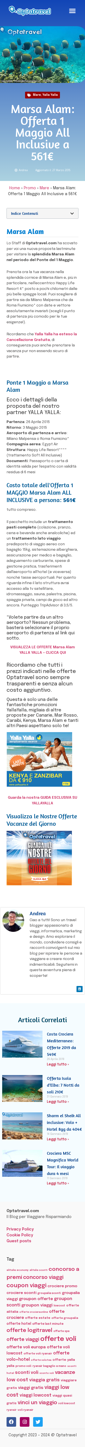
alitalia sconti (39, 1270)
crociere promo (62, 1286)
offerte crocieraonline (33, 1312)
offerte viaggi (23, 1339)
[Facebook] (11, 1422)
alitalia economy (18, 1270)
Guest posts (19, 1241)
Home (14, 188)
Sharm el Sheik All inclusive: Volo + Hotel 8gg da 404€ (64, 1122)
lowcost (59, 1305)
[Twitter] (38, 1422)
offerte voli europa (26, 1347)
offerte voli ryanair (38, 1353)
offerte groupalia (64, 1318)
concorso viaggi (43, 1277)
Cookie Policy (20, 1235)
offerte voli (58, 1339)
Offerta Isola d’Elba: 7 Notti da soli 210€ (63, 1084)
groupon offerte (36, 1299)
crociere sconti (21, 1293)
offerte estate (37, 1318)
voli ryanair (25, 1410)
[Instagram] (24, 1422)
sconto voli (46, 1373)
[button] (72, 11)
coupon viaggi (26, 1286)
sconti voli (26, 1372)
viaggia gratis (44, 1380)
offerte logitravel (29, 1330)
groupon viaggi (37, 1305)
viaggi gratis (30, 1388)
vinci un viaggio (37, 1403)
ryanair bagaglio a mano (49, 1366)
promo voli (23, 1366)
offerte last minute (47, 1323)
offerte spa (61, 1331)
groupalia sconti (49, 1293)
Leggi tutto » (58, 1064)
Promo (30, 188)
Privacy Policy (20, 1229)
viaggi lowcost (35, 1395)
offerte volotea (41, 1360)
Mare (37, 94)
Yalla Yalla (50, 94)
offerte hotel (19, 1324)
